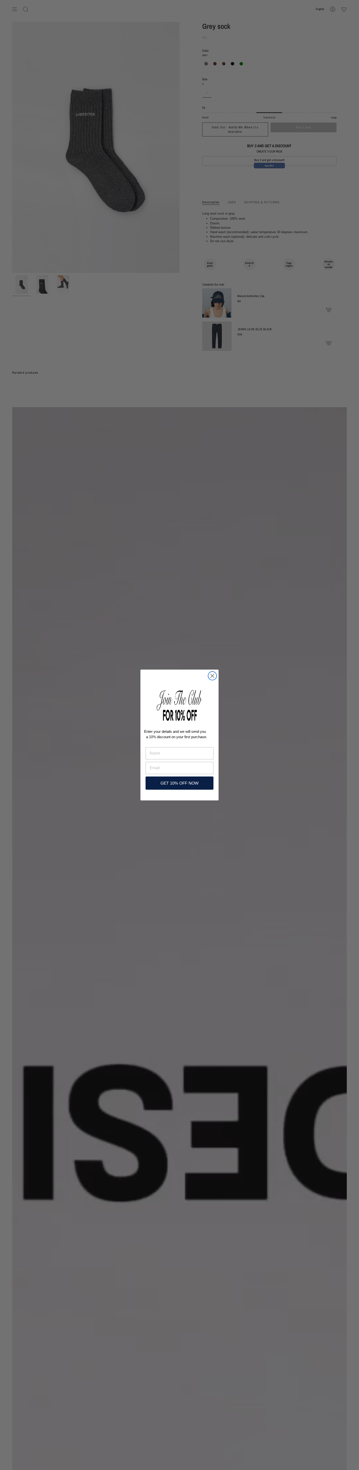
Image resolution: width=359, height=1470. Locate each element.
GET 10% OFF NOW (179, 783)
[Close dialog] (212, 676)
